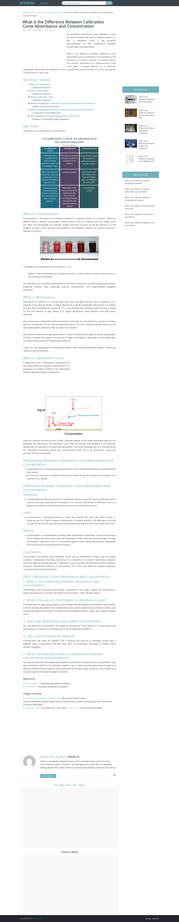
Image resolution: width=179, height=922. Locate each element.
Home (25, 12)
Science (32, 12)
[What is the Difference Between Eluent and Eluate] (132, 99)
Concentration (32, 683)
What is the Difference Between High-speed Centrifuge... (146, 129)
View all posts (48, 776)
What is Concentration (40, 84)
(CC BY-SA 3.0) (73, 707)
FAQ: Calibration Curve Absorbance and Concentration (54, 116)
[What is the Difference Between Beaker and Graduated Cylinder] (132, 143)
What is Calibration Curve (42, 97)
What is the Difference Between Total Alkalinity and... (147, 158)
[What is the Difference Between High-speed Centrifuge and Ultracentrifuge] (132, 128)
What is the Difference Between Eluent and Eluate (146, 99)
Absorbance (31, 686)
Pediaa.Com (37, 918)
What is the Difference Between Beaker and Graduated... (146, 144)
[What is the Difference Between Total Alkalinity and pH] (132, 159)
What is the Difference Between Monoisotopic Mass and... (146, 114)
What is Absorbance (39, 90)
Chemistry (41, 12)
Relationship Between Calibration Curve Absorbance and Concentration (62, 103)
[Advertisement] (44, 50)
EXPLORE (44, 3)
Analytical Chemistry (55, 12)
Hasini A (39, 30)
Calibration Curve (34, 707)
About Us (155, 918)
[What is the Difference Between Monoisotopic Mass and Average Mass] (132, 113)
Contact (148, 918)
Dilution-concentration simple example (43, 698)
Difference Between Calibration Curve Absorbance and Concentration (61, 109)
